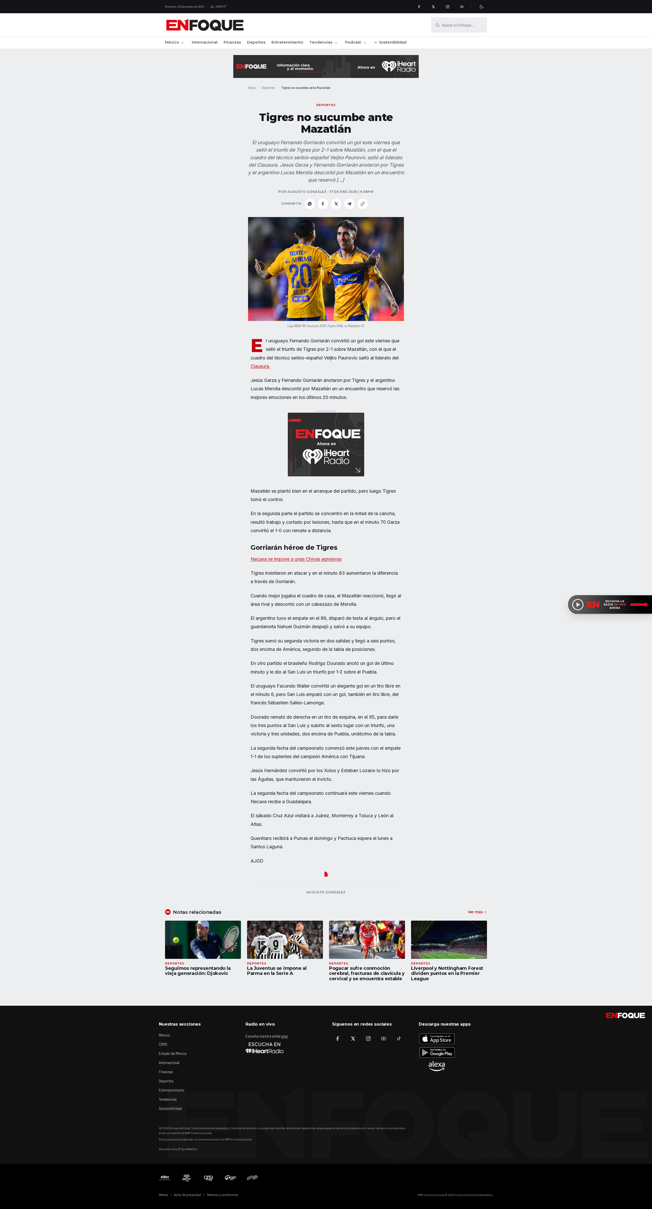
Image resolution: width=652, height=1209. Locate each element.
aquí (284, 1035)
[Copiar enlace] (362, 203)
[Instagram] (447, 6)
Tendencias (320, 42)
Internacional (205, 42)
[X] (433, 6)
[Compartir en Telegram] (349, 203)
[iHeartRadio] (265, 1047)
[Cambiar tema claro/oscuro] (481, 6)
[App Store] (437, 1038)
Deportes (256, 42)
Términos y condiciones (222, 1195)
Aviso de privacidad (187, 1195)
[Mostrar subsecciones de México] (183, 43)
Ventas (163, 1195)
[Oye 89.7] (208, 1178)
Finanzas (232, 42)
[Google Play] (437, 1052)
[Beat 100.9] (187, 1178)
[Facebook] (419, 6)
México (172, 42)
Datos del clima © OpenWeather (178, 1149)
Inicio (251, 87)
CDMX (163, 1044)
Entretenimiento (287, 42)
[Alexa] (437, 1066)
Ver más (475, 912)
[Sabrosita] (252, 1178)
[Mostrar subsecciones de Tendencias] (336, 43)
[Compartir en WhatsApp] (309, 203)
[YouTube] (461, 6)
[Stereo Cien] (230, 1178)
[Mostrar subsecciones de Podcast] (365, 43)
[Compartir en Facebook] (323, 203)
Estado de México (173, 1053)
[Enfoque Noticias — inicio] (204, 25)
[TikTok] (398, 1038)
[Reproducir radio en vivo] (577, 604)
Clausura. (260, 366)
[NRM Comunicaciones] (165, 1178)
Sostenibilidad (392, 42)
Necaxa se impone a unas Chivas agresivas (296, 559)
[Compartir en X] (336, 203)
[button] (326, 269)
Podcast (353, 42)
